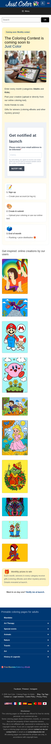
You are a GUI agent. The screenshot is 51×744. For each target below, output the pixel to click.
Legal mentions (18, 697)
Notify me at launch (35, 592)
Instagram (33, 689)
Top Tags (45, 694)
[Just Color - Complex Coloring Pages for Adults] (8, 703)
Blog (38, 694)
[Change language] (48, 3)
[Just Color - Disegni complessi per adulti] (20, 703)
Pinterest (25, 689)
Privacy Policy (42, 697)
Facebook (17, 689)
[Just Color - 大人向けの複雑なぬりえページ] (45, 703)
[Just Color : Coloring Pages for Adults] (23, 3)
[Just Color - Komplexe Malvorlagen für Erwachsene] (30, 703)
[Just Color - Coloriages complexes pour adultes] (15, 703)
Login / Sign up (43, 3)
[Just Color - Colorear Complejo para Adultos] (25, 703)
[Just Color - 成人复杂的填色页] (40, 703)
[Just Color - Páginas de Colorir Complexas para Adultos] (35, 703)
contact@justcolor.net (36, 732)
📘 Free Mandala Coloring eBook (15, 667)
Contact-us (8, 697)
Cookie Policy (30, 697)
